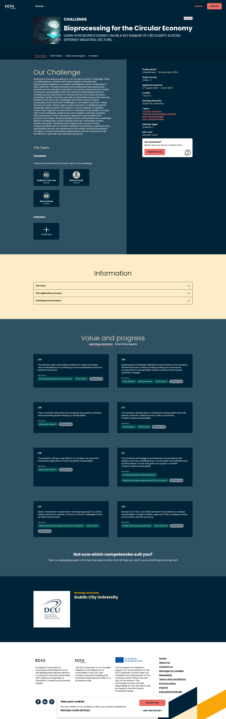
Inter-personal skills (153, 116)
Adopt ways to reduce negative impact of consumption (145, 480)
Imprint (163, 687)
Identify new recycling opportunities (137, 526)
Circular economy (152, 111)
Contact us (166, 666)
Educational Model (170, 691)
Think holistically (160, 526)
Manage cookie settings (75, 710)
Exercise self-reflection (47, 424)
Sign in (198, 6)
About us (164, 662)
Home (162, 658)
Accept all (152, 702)
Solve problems (129, 427)
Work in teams (81, 379)
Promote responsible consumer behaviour (55, 379)
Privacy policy (167, 683)
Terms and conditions (172, 679)
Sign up (214, 6)
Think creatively (129, 381)
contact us (155, 151)
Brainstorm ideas (145, 381)
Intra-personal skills (153, 119)
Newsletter (165, 675)
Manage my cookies (171, 671)
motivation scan (68, 560)
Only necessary (152, 710)
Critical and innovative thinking (159, 114)
